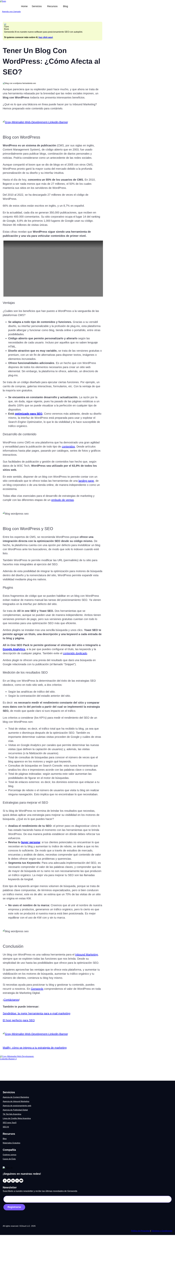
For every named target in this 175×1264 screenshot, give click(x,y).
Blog (65, 6)
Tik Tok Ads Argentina (12, 1114)
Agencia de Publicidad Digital (15, 1110)
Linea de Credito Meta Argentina (17, 1118)
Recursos (52, 6)
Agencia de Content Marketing (16, 1097)
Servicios (37, 6)
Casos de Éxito (9, 1159)
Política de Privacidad (140, 1231)
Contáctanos (11, 999)
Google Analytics (14, 649)
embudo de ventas (62, 499)
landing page (86, 480)
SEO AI (6, 1127)
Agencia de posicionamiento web (17, 1105)
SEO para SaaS (9, 1122)
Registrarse (14, 1207)
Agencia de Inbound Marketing (16, 1101)
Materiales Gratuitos (11, 1143)
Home (24, 6)
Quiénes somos (9, 1154)
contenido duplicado (75, 653)
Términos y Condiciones (161, 1231)
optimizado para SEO (28, 413)
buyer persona (30, 842)
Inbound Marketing (86, 954)
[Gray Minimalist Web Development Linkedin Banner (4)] (17, 1059)
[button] (37, 6)
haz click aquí (46, 37)
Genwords (37, 988)
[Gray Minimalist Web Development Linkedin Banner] (35, 122)
